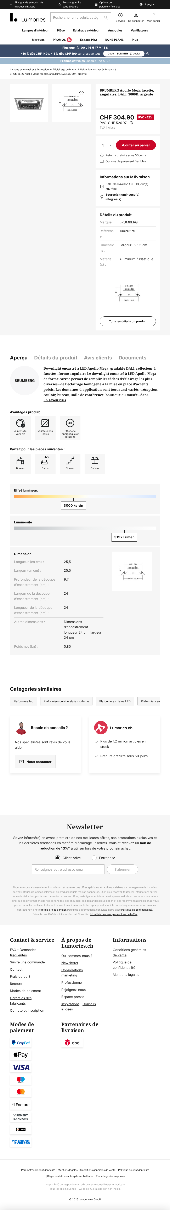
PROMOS (59, 39)
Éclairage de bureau (65, 69)
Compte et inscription (27, 1010)
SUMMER (124, 53)
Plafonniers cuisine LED (115, 701)
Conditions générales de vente (97, 1170)
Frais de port (20, 976)
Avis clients (98, 358)
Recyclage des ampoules (110, 1176)
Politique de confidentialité (136, 909)
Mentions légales (126, 974)
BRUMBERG (128, 222)
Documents (132, 358)
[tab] (19, 358)
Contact (16, 969)
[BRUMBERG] (24, 380)
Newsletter (69, 963)
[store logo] (27, 17)
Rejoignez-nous (73, 989)
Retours (16, 983)
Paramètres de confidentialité (38, 1170)
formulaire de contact (53, 909)
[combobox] (81, 17)
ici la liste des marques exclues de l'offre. (113, 914)
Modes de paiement (25, 990)
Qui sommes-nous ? (76, 955)
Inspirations (70, 1004)
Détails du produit (55, 358)
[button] (81, 93)
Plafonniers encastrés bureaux (96, 69)
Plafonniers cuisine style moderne (66, 701)
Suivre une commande (27, 962)
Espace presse (72, 996)
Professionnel (44, 69)
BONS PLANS (114, 39)
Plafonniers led (23, 701)
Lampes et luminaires (22, 69)
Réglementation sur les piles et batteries (70, 1176)
